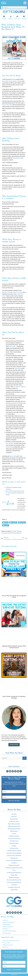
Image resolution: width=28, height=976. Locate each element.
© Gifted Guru (14, 974)
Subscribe (24, 18)
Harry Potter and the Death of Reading (12, 81)
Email (3, 794)
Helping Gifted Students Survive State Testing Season (14, 646)
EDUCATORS (17, 18)
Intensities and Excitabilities (14, 853)
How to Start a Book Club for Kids (15, 491)
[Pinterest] (15, 771)
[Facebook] (13, 771)
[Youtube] (10, 771)
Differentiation (14, 831)
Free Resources (14, 841)
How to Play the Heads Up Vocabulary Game (14, 596)
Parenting (4, 533)
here (7, 447)
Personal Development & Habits (14, 867)
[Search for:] (11, 758)
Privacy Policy (6, 943)
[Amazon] (21, 771)
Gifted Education (14, 843)
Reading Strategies (14, 877)
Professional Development (14, 872)
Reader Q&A (14, 875)
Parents (10, 18)
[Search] (24, 758)
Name (3, 789)
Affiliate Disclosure (7, 945)
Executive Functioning (14, 838)
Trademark (5, 947)
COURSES (4, 18)
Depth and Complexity (14, 824)
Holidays (14, 846)
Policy (14, 870)
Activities (14, 814)
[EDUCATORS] (17, 16)
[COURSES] (4, 16)
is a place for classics (19, 386)
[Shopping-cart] (18, 771)
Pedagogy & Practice (14, 865)
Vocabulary (14, 884)
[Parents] (11, 16)
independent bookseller (16, 403)
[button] (25, 3)
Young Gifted (14, 889)
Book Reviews (14, 819)
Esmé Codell (11, 346)
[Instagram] (7, 771)
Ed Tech (14, 833)
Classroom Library (14, 821)
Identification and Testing (14, 850)
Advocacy (14, 816)
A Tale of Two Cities (17, 292)
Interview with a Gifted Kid (14, 855)
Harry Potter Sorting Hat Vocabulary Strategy (14, 697)
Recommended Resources (14, 880)
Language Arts (14, 858)
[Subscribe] (24, 16)
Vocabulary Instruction (14, 887)
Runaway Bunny (16, 158)
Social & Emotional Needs (14, 533)
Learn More (14, 744)
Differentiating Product (14, 828)
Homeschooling (14, 848)
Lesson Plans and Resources (14, 860)
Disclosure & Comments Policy (10, 940)
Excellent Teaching (16, 531)
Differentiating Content (14, 826)
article (13, 79)
